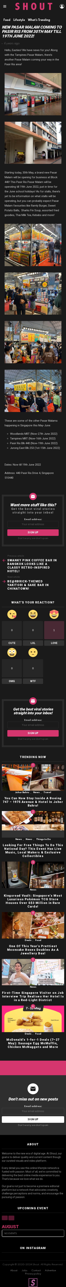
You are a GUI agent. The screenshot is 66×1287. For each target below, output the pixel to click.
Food (38, 940)
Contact (36, 1270)
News (36, 792)
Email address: (33, 519)
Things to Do (43, 839)
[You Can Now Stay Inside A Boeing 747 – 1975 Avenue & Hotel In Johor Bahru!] (33, 777)
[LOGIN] (62, 6)
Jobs (24, 1270)
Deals (28, 940)
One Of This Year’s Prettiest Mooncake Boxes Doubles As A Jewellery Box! (33, 949)
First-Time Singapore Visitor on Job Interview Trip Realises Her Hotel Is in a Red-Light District (33, 996)
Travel (47, 792)
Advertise (50, 1270)
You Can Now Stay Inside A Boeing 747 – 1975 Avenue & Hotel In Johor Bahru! (33, 802)
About (13, 1270)
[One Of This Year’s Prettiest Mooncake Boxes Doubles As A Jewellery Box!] (33, 925)
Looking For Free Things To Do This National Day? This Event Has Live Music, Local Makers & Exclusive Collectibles (33, 850)
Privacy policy (33, 1274)
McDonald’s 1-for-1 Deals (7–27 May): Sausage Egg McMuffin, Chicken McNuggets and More (33, 1043)
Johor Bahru (22, 792)
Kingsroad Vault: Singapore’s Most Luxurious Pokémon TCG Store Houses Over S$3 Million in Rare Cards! (33, 901)
